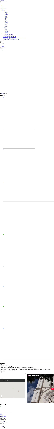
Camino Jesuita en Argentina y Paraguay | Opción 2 (9, 37)
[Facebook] (0, 41)
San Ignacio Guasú (7, 31)
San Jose (6, 16)
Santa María (6, 15)
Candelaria (6, 12)
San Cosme (6, 32)
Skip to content (2, 0)
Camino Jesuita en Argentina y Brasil (7, 35)
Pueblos (3, 10)
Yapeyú (6, 13)
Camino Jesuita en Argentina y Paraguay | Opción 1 (9, 36)
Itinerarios (3, 33)
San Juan (6, 24)
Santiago (6, 29)
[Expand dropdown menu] (4, 10)
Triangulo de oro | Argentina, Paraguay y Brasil (9, 38)
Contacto (1, 414)
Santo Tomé (6, 14)
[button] (27, 42)
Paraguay (4, 27)
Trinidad (6, 28)
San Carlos (6, 26)
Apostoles (6, 11)
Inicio (2, 9)
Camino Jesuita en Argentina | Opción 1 (8, 34)
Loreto (5, 19)
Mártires (6, 18)
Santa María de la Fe (7, 30)
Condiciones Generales (3, 416)
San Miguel (6, 22)
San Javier (6, 17)
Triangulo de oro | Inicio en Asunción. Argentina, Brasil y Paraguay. (11, 39)
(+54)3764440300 (2, 421)
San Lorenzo (6, 23)
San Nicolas (6, 21)
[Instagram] (1, 41)
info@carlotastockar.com (3, 420)
